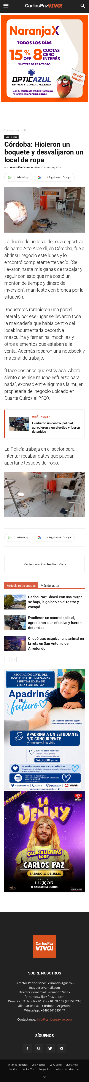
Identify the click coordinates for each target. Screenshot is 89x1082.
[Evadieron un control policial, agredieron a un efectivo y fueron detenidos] (15, 622)
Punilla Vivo (28, 1069)
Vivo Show (72, 1064)
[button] (83, 6)
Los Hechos (22, 130)
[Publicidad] (44, 58)
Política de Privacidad (67, 1069)
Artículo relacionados (21, 585)
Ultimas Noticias (18, 1064)
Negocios (45, 1069)
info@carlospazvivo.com (54, 1019)
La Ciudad (56, 1064)
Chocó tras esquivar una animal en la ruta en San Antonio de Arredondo (56, 643)
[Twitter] (50, 1048)
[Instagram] (39, 1048)
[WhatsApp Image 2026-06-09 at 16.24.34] (44, 891)
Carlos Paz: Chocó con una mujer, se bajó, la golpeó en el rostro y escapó (55, 602)
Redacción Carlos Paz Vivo (25, 167)
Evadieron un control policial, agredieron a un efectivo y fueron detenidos (56, 427)
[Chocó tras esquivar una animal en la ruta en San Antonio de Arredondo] (15, 643)
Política (13, 1069)
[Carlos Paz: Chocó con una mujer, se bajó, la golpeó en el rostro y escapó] (15, 602)
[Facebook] (27, 1048)
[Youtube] (61, 1048)
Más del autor (50, 585)
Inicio (7, 130)
